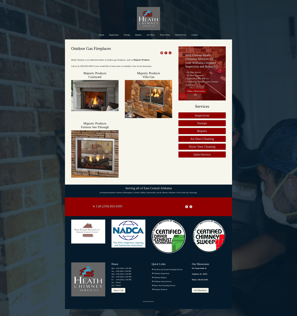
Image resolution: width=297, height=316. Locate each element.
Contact (194, 35)
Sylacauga (193, 192)
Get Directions (200, 290)
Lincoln (159, 192)
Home (101, 35)
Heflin (143, 192)
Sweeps (127, 35)
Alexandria (111, 192)
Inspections (114, 35)
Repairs (138, 35)
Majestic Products (141, 60)
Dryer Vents (165, 35)
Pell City (185, 192)
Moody (165, 192)
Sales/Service (180, 35)
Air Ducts (151, 35)
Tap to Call (118, 290)
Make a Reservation (196, 91)
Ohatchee (172, 192)
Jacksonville (150, 192)
